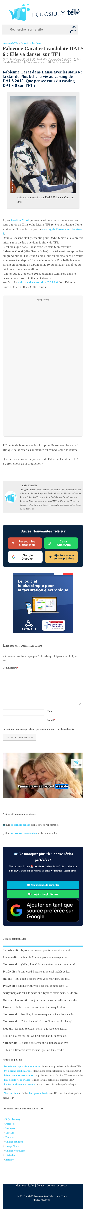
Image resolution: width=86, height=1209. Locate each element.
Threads (9, 1132)
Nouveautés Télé (10, 43)
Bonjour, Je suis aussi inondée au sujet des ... (55, 1000)
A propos (62, 1185)
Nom (50, 711)
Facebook (10, 1123)
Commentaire (10, 667)
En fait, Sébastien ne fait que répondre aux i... (41, 1028)
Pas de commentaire (61, 62)
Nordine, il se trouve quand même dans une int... (49, 1014)
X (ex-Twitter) (12, 1119)
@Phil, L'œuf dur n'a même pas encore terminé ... (49, 964)
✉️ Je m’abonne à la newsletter (43, 885)
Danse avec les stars (31, 43)
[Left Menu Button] (4, 12)
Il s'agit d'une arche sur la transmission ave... (44, 1042)
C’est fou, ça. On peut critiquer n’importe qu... (41, 1035)
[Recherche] (73, 30)
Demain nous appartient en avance (22, 1066)
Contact (41, 1185)
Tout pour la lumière (39, 1093)
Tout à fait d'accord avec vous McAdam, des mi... (42, 978)
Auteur (51, 1185)
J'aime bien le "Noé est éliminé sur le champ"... (48, 1021)
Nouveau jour (11, 1093)
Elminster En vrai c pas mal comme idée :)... (43, 985)
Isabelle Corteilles (12, 62)
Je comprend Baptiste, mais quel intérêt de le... (44, 971)
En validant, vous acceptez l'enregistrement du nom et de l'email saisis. (38, 728)
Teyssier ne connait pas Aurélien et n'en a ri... (46, 950)
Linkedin (10, 1155)
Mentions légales (25, 1185)
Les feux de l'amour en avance (19, 1084)
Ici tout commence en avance (18, 1075)
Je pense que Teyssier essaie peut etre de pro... (54, 992)
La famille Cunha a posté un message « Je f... (45, 957)
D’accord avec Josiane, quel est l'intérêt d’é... (40, 1050)
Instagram (10, 1128)
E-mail (51, 720)
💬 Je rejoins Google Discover (43, 894)
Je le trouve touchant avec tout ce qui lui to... (41, 1007)
